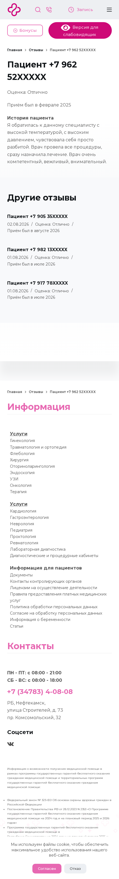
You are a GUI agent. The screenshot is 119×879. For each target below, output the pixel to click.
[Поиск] (38, 9)
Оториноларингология (32, 466)
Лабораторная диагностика (38, 549)
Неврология (22, 523)
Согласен (47, 868)
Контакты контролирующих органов (46, 581)
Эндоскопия (22, 472)
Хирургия (19, 459)
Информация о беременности (40, 619)
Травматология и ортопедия (38, 447)
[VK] (10, 744)
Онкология (21, 485)
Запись (84, 9)
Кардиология (23, 511)
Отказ (75, 868)
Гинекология (22, 440)
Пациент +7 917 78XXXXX (37, 283)
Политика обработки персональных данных (53, 606)
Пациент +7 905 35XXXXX (37, 216)
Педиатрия (21, 530)
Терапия (18, 491)
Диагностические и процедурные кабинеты (54, 555)
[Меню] (109, 9)
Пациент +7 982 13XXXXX (37, 249)
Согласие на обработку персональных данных (56, 613)
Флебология (22, 453)
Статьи (16, 626)
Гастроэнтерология (29, 517)
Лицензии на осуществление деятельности (53, 587)
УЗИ (14, 479)
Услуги (18, 433)
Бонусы (28, 30)
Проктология (23, 536)
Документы (21, 575)
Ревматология (24, 542)
